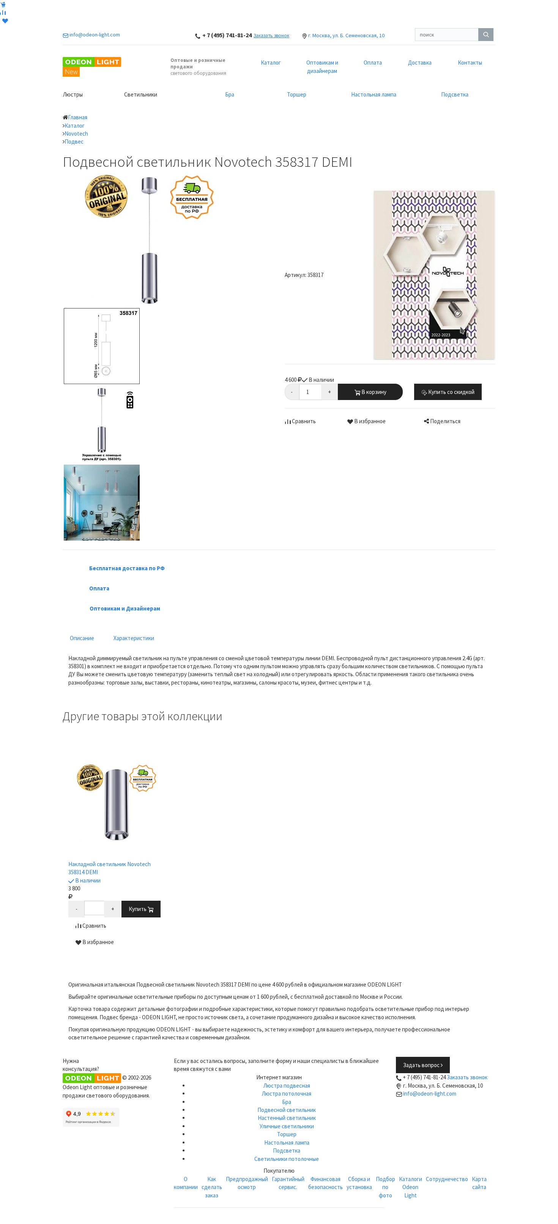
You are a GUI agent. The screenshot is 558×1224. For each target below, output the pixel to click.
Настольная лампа (373, 94)
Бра (229, 94)
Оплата (373, 62)
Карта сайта (479, 1183)
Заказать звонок (271, 35)
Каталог (271, 62)
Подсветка (454, 94)
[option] (117, 855)
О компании (186, 1183)
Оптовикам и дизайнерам (322, 66)
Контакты (470, 62)
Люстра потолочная (286, 1093)
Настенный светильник (287, 1117)
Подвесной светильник (286, 1109)
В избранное (369, 421)
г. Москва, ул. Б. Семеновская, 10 (346, 35)
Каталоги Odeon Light (410, 1187)
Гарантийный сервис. (288, 1183)
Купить (138, 908)
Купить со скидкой (450, 391)
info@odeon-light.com (429, 1093)
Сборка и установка (359, 1183)
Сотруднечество (447, 1179)
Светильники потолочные (286, 1158)
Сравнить (303, 421)
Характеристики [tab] (133, 638)
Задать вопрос (422, 1065)
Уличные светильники (287, 1126)
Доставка (420, 62)
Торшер (296, 94)
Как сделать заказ (212, 1187)
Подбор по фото (385, 1187)
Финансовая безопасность (325, 1183)
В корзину (373, 391)
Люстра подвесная (286, 1085)
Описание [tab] (82, 638)
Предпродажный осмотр (247, 1183)
